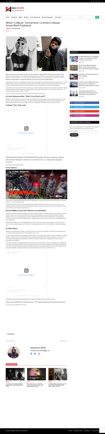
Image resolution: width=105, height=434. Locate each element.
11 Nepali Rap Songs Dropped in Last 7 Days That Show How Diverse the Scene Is (57, 385)
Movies (26, 17)
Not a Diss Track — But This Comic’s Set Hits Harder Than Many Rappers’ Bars (35, 385)
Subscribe (74, 134)
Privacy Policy (95, 430)
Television (58, 17)
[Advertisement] (36, 319)
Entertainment (35, 17)
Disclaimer (87, 430)
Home (7, 17)
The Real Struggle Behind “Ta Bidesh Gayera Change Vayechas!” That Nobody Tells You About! (88, 92)
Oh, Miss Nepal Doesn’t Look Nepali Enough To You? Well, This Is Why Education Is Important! (89, 58)
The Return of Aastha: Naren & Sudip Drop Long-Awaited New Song (14, 385)
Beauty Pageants (47, 17)
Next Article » (63, 341)
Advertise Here (78, 430)
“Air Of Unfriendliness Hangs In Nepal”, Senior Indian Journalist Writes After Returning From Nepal (89, 67)
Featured (14, 17)
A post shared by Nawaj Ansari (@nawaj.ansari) (26, 295)
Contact (70, 430)
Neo (9, 28)
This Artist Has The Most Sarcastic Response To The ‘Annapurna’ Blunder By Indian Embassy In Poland (89, 83)
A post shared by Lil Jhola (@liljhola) (26, 153)
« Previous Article (10, 341)
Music (20, 17)
